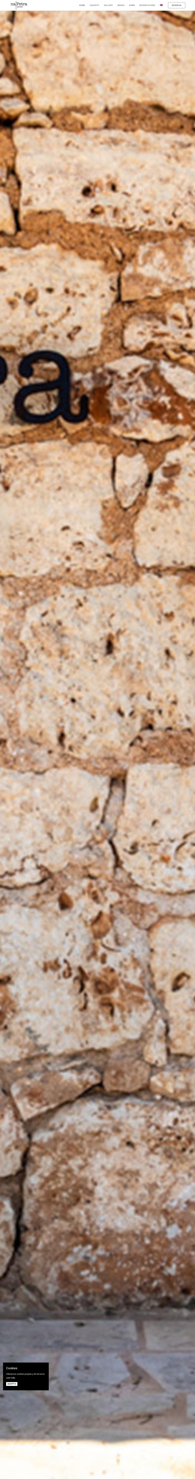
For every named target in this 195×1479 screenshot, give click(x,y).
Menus (121, 5)
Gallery (108, 5)
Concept (94, 5)
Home (82, 5)
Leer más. (11, 1378)
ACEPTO (11, 1384)
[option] (97, 745)
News (132, 5)
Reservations (147, 5)
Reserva (176, 5)
